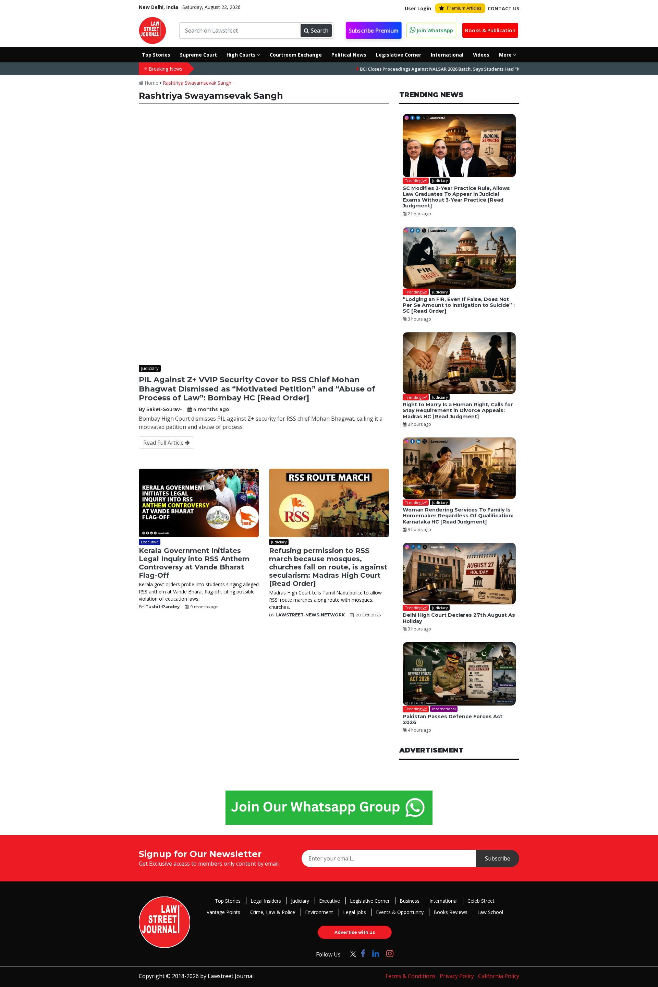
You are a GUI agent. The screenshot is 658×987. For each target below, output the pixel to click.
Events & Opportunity (400, 912)
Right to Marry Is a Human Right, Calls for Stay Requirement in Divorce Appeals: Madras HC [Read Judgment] (458, 410)
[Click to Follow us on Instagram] (389, 953)
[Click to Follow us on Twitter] (351, 953)
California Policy (498, 976)
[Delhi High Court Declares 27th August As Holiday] (459, 573)
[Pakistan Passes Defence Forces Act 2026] (459, 674)
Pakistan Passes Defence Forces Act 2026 (452, 719)
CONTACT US (503, 8)
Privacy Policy (457, 976)
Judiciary (300, 901)
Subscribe (497, 858)
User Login (418, 8)
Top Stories (228, 901)
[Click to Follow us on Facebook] (363, 953)
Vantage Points (223, 912)
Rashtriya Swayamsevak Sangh (197, 83)
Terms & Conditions (410, 976)
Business (409, 901)
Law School (490, 912)
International (443, 901)
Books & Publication (490, 30)
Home (150, 83)
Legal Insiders (266, 901)
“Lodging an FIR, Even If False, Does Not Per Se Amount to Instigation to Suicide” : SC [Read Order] (459, 305)
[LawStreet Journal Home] (152, 30)
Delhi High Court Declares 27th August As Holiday (459, 618)
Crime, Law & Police (272, 912)
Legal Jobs (354, 912)
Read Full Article (164, 442)
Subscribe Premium (374, 30)
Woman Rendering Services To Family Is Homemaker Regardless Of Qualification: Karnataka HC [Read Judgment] (458, 516)
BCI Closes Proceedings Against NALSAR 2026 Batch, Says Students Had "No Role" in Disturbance (436, 69)
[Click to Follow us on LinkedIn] (375, 953)
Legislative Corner (370, 901)
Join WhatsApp (434, 30)
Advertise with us (354, 932)
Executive (329, 901)
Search (319, 30)
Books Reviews (450, 912)
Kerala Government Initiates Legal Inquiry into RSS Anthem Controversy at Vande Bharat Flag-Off (194, 562)
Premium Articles (464, 8)
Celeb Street (481, 901)
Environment (319, 912)
